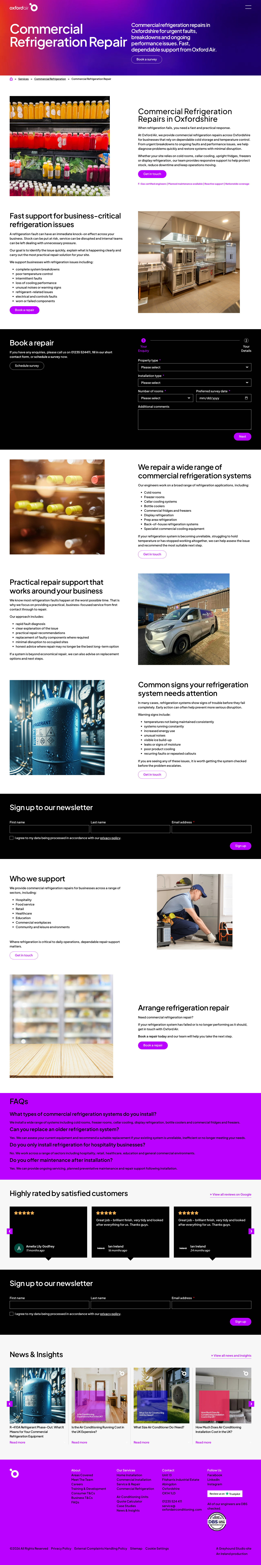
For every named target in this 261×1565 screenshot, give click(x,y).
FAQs (75, 1502)
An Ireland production (232, 1553)
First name (17, 822)
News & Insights (128, 1510)
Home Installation (129, 1475)
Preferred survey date (212, 391)
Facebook (214, 1475)
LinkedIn (213, 1479)
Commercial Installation (134, 1479)
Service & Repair (128, 1484)
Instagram (214, 1484)
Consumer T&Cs (83, 1493)
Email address (182, 822)
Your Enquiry (143, 348)
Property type (148, 360)
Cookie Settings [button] (157, 1548)
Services (23, 78)
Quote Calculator (129, 1501)
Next (242, 436)
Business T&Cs (82, 1497)
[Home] (11, 78)
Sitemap (136, 1548)
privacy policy (110, 838)
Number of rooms (151, 391)
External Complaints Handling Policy (100, 1548)
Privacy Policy (61, 1548)
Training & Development (88, 1488)
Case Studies (126, 1506)
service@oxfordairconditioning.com (182, 1507)
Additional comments (153, 406)
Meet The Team (82, 1479)
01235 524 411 (172, 1501)
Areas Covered (82, 1475)
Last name (98, 822)
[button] (10, 1231)
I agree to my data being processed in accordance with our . (68, 838)
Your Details (246, 348)
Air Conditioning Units (132, 1497)
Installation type (150, 375)
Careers (77, 1484)
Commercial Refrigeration (50, 78)
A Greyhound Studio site (233, 1548)
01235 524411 (80, 352)
